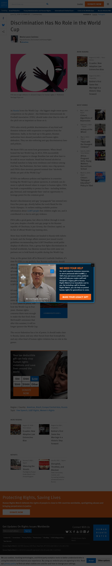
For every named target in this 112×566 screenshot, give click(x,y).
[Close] (92, 265)
